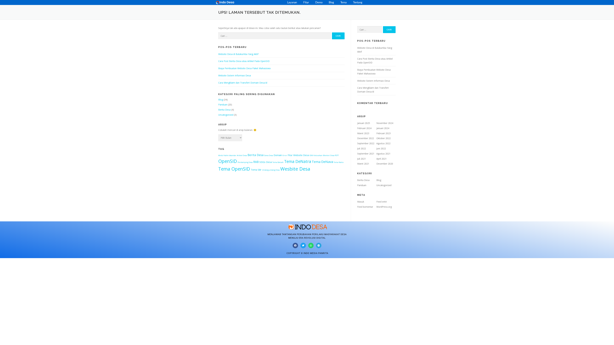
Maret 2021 (363, 163)
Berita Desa (224, 109)
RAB (256, 162)
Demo (318, 2)
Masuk (360, 201)
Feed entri (381, 201)
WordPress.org (384, 206)
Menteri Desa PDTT (331, 155)
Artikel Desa (242, 155)
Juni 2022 (381, 148)
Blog (331, 2)
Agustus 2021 (383, 153)
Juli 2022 (361, 148)
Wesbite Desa (295, 169)
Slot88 (15, 259)
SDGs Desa (265, 162)
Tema (343, 2)
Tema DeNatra (297, 161)
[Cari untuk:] (274, 35)
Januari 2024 (382, 128)
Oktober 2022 (383, 138)
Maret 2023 (363, 133)
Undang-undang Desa (271, 170)
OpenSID (227, 161)
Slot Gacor (5, 259)
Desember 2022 (365, 138)
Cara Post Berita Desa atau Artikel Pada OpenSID (244, 61)
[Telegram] (318, 245)
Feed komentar (365, 206)
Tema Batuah (277, 162)
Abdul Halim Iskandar (227, 155)
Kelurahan (318, 155)
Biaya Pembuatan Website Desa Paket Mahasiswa (244, 68)
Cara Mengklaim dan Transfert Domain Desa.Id (242, 82)
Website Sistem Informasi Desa (234, 75)
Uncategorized (225, 114)
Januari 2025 (363, 123)
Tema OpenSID (234, 169)
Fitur (306, 2)
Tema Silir (256, 169)
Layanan (292, 2)
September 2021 (365, 153)
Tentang (357, 2)
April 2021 (381, 158)
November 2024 (384, 123)
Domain (278, 155)
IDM (311, 155)
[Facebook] (295, 245)
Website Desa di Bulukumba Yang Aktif (238, 54)
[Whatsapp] (311, 245)
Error (285, 155)
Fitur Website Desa (298, 155)
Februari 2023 (383, 133)
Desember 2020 (384, 163)
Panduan (222, 104)
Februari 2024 (364, 128)
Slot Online (24, 259)
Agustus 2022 (383, 143)
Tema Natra (338, 162)
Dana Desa (268, 155)
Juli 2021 (361, 158)
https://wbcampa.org (41, 259)
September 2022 (365, 143)
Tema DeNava (322, 161)
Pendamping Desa (245, 162)
